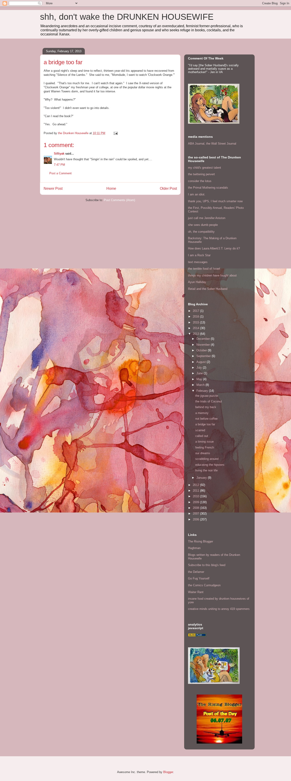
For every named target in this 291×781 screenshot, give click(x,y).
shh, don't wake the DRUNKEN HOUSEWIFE (126, 17)
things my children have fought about (212, 275)
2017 (196, 311)
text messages (198, 262)
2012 (196, 485)
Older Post (168, 188)
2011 (196, 490)
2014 (196, 328)
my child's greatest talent (204, 167)
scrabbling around (206, 459)
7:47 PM (59, 164)
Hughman (194, 548)
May (199, 379)
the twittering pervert (201, 174)
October (202, 350)
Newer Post (53, 188)
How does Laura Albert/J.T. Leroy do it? (214, 248)
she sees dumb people (203, 225)
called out (201, 436)
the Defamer (196, 572)
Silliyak (59, 153)
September (204, 356)
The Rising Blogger (200, 541)
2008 (196, 508)
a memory (201, 413)
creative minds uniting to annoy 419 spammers (219, 609)
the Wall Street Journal (221, 143)
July (199, 367)
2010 (196, 496)
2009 (196, 502)
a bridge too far (205, 424)
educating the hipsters (209, 464)
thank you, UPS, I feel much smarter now (215, 201)
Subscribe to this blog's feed (206, 565)
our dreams (202, 453)
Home (111, 188)
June (200, 373)
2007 (196, 513)
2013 (196, 333)
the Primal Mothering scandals (208, 187)
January (202, 477)
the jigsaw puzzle (206, 395)
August (201, 362)
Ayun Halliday (197, 282)
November (203, 344)
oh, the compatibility (201, 231)
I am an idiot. (196, 194)
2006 (196, 519)
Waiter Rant (195, 592)
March (201, 385)
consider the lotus (199, 181)
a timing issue (204, 441)
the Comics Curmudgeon (204, 585)
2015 (196, 322)
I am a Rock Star (199, 255)
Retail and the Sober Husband (207, 289)
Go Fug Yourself (198, 578)
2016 (196, 316)
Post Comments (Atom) (119, 200)
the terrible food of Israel (204, 268)
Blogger (168, 772)
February (202, 390)
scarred (200, 430)
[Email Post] (115, 133)
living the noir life (206, 470)
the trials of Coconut (208, 401)
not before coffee (206, 418)
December (203, 338)
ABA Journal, (196, 143)
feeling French (204, 447)
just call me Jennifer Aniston (206, 218)
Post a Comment (60, 173)
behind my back (205, 407)
